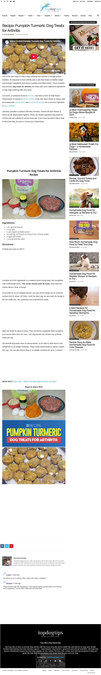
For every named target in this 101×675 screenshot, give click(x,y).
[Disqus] (33, 596)
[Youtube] (14, 1)
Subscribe (90, 1)
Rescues (74, 15)
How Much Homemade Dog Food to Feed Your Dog (83, 243)
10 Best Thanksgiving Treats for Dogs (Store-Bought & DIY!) (83, 112)
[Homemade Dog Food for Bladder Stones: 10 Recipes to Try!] (84, 261)
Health (30, 15)
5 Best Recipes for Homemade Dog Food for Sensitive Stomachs (82, 310)
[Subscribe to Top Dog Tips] (84, 37)
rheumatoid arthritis (36, 102)
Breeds (57, 15)
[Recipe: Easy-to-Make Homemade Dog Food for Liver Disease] (84, 330)
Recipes (21, 15)
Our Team (82, 1)
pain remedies (9, 106)
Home (3, 21)
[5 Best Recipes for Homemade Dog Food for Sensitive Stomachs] (84, 296)
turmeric (31, 96)
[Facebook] (1, 1)
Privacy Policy (84, 670)
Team (50, 670)
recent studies (28, 99)
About (44, 670)
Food (38, 15)
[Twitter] (11, 1)
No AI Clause (91, 673)
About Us (75, 1)
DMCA (92, 670)
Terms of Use (65, 670)
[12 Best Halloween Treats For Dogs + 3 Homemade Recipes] (84, 132)
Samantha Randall (9, 34)
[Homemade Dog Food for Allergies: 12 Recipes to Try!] (84, 198)
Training (66, 15)
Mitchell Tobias (73, 151)
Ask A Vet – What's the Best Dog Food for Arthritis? (35, 381)
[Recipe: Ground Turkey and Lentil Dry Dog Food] (84, 166)
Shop (90, 15)
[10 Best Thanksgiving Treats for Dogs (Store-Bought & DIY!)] (84, 97)
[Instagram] (4, 1)
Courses (83, 15)
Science (4, 15)
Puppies (12, 15)
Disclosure (75, 670)
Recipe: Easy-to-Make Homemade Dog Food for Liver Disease (82, 344)
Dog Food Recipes (11, 21)
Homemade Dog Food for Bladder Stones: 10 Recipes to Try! (83, 276)
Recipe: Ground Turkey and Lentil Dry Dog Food (82, 179)
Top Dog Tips (10, 647)
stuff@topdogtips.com (55, 657)
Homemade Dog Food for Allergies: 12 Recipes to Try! (83, 211)
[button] (98, 15)
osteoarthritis (20, 102)
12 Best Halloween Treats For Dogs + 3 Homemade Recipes (83, 146)
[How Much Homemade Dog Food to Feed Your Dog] (84, 230)
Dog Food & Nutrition (75, 305)
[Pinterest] (8, 1)
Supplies (47, 15)
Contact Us (97, 1)
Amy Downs (72, 215)
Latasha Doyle (73, 117)
